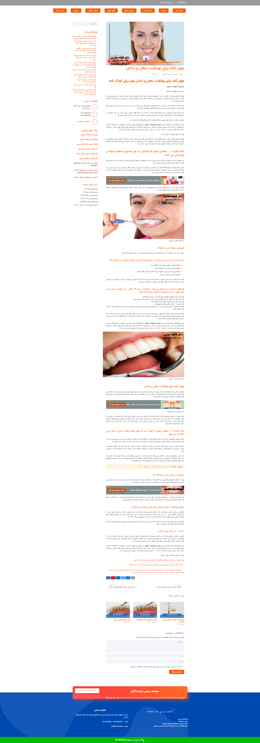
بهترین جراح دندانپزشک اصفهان (164, 570)
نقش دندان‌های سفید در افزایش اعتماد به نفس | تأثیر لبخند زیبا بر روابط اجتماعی (85, 50)
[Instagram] (74, 3)
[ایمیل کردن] (132, 577)
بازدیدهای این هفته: (91, 195)
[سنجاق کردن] (113, 577)
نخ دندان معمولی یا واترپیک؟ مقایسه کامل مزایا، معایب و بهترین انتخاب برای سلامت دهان (84, 92)
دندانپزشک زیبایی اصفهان (140, 573)
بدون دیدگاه (155, 74)
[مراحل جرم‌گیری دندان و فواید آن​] (145, 610)
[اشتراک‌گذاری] (128, 577)
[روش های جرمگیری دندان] (118, 610)
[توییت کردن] (123, 577)
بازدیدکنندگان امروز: (91, 192)
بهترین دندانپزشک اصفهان (147, 570)
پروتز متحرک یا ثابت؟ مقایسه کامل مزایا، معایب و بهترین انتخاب (85, 76)
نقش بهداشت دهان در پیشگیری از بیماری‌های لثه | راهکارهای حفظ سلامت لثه (85, 43)
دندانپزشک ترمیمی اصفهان (156, 573)
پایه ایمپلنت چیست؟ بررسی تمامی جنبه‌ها (173, 621)
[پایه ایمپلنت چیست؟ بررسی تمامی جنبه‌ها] (172, 610)
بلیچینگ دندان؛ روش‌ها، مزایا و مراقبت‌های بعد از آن (86, 81)
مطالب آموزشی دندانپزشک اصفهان (172, 74)
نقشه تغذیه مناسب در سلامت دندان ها (84, 86)
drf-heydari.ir (178, 570)
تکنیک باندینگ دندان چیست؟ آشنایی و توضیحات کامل (84, 71)
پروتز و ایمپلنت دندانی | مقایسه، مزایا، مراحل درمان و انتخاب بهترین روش (84, 37)
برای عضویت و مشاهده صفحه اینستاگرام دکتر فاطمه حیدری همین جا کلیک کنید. (158, 560)
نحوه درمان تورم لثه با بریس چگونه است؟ (154, 466)
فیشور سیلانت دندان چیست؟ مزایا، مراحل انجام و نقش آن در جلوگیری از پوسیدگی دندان (84, 64)
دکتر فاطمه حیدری (119, 570)
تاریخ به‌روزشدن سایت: (90, 205)
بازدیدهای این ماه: (92, 198)
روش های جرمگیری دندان (122, 620)
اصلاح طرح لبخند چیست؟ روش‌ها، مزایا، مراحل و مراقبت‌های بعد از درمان (85, 57)
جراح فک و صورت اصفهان (89, 163)
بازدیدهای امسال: (92, 201)
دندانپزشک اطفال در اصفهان (158, 129)
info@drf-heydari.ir (84, 121)
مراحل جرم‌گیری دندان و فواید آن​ (146, 620)
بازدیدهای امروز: (92, 189)
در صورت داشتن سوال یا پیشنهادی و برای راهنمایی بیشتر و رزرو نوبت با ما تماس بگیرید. (156, 565)
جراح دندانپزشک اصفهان (132, 570)
